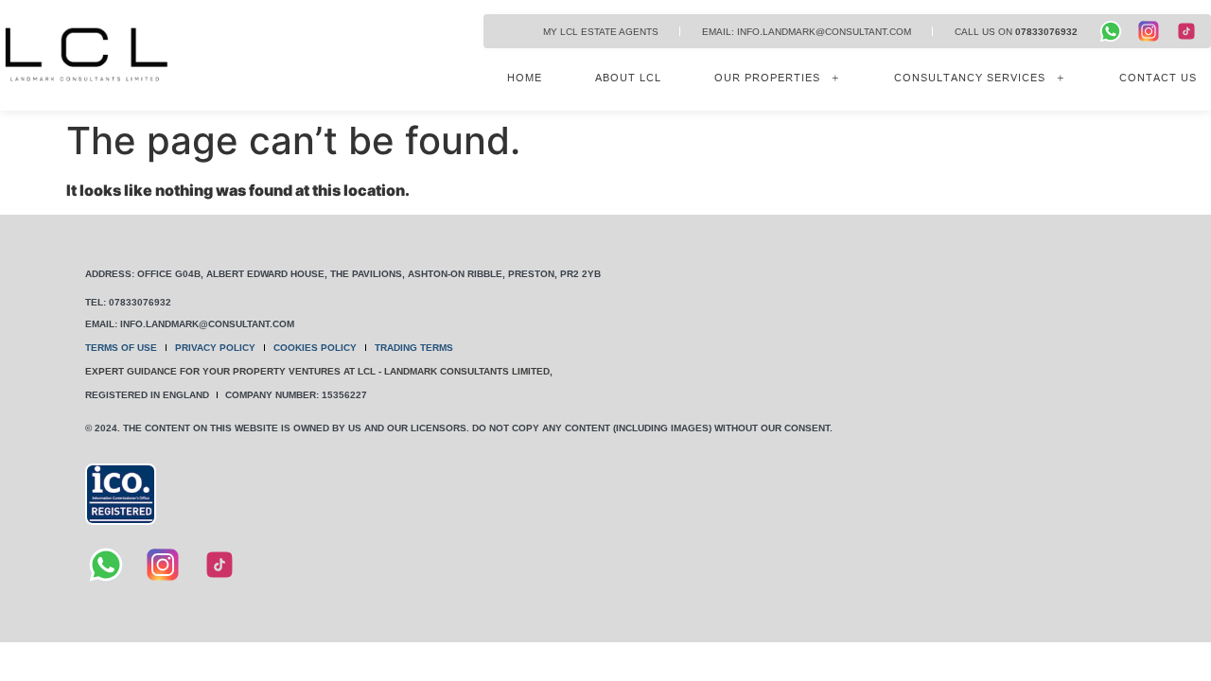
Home (524, 77)
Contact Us (1158, 77)
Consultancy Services (969, 77)
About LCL (628, 77)
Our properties (767, 77)
